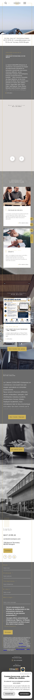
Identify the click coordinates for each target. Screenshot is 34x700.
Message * (9, 597)
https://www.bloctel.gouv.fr (22, 646)
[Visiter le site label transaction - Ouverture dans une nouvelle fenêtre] (23, 669)
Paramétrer (9, 694)
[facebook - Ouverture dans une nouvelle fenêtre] (32, 219)
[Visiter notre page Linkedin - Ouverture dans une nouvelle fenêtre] (14, 557)
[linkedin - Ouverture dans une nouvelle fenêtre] (32, 230)
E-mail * (7, 589)
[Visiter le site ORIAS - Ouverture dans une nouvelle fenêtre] (13, 669)
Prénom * (8, 573)
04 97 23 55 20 (9, 535)
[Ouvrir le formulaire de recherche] (6, 3)
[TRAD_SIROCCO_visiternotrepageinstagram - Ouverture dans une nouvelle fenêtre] (10, 557)
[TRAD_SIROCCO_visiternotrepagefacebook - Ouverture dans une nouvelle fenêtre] (5, 557)
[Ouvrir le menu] (24, 3)
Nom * (6, 565)
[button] (21, 158)
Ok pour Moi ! (24, 694)
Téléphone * (10, 581)
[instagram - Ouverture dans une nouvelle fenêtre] (32, 224)
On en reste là (24, 674)
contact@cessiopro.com (11, 539)
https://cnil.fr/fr (21, 643)
